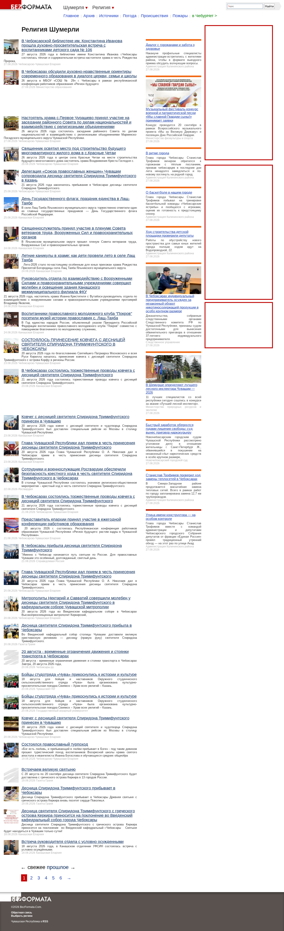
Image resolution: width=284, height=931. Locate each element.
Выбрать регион (21, 915)
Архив (89, 16)
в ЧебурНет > (204, 16)
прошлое (58, 867)
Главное (71, 16)
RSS (45, 921)
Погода (129, 16)
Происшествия (154, 16)
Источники (108, 16)
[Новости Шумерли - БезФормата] (26, 5)
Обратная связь (21, 912)
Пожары (180, 16)
